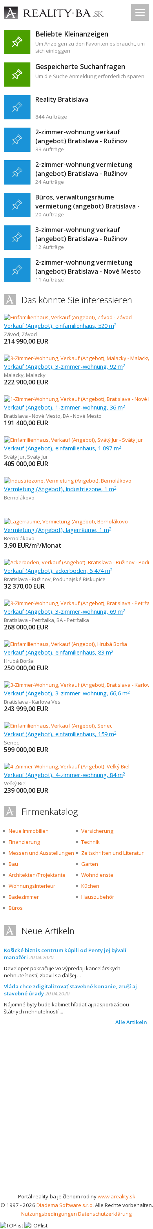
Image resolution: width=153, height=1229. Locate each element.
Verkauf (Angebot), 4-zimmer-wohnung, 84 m (64, 775)
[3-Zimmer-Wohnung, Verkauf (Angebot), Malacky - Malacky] (76, 358)
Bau (13, 863)
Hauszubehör (97, 896)
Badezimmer (24, 896)
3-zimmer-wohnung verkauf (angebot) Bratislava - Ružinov (81, 234)
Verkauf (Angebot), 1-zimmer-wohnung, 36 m (64, 407)
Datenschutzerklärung (105, 1213)
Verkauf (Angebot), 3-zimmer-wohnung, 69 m (64, 611)
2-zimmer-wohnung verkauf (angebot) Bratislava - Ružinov (81, 136)
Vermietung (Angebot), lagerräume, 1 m (57, 530)
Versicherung (97, 830)
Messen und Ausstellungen (41, 852)
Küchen (90, 885)
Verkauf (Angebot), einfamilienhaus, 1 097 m (62, 448)
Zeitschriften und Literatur (112, 852)
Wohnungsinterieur (32, 885)
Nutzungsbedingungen (49, 1213)
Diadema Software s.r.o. (65, 1205)
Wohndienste (97, 874)
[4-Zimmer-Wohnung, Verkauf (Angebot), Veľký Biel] (66, 766)
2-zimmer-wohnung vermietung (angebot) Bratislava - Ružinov (83, 169)
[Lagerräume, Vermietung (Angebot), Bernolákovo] (66, 521)
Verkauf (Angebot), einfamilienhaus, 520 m (60, 325)
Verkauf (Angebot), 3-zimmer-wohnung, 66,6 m (67, 693)
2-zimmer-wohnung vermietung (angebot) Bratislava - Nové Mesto (88, 267)
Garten (89, 863)
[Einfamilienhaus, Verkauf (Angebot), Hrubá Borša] (65, 643)
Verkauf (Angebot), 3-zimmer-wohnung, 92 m (64, 366)
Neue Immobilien (29, 830)
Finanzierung (24, 841)
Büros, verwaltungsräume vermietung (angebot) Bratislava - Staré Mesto (87, 206)
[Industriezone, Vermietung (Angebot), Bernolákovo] (67, 480)
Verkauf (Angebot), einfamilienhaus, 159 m (60, 734)
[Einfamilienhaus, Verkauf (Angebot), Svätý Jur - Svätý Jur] (73, 439)
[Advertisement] (76, 1111)
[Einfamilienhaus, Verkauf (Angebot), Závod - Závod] (68, 317)
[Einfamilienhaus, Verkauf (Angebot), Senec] (58, 725)
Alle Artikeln (131, 1022)
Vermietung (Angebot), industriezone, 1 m (60, 489)
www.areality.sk (116, 1196)
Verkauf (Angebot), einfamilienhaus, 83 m (58, 652)
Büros (16, 907)
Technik (90, 841)
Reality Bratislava (61, 99)
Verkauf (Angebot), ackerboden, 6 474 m (58, 570)
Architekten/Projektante (37, 874)
